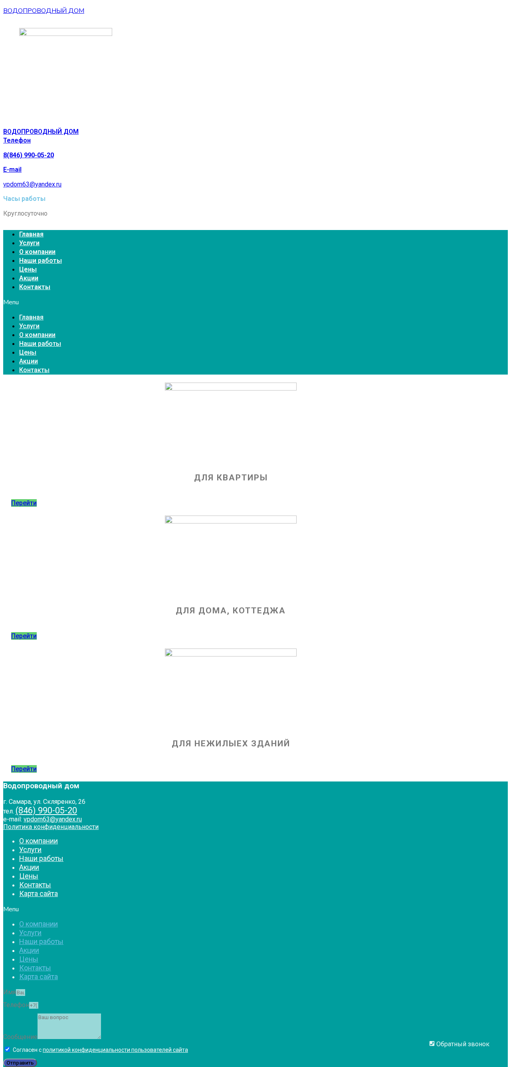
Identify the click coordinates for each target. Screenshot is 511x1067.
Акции (28, 278)
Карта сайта (38, 893)
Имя (9, 992)
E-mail (12, 169)
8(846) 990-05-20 (28, 155)
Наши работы (40, 260)
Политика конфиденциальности (51, 827)
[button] (255, 302)
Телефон (17, 140)
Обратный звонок (462, 1044)
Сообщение (20, 1037)
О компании (37, 252)
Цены (28, 269)
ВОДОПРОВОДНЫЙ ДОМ (43, 10)
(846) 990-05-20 (46, 810)
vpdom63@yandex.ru (32, 184)
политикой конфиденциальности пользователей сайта (115, 1050)
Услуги (29, 243)
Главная (31, 234)
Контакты (34, 287)
